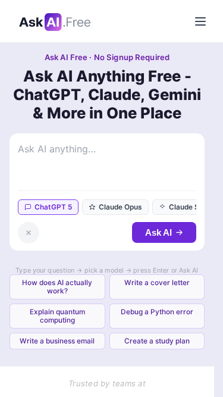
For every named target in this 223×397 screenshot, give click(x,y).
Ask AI (158, 232)
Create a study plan (157, 341)
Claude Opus (120, 207)
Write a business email (57, 341)
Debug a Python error (157, 312)
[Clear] (28, 232)
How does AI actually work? (57, 287)
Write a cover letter (157, 283)
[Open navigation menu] (200, 21)
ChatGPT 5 (53, 207)
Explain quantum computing (57, 316)
